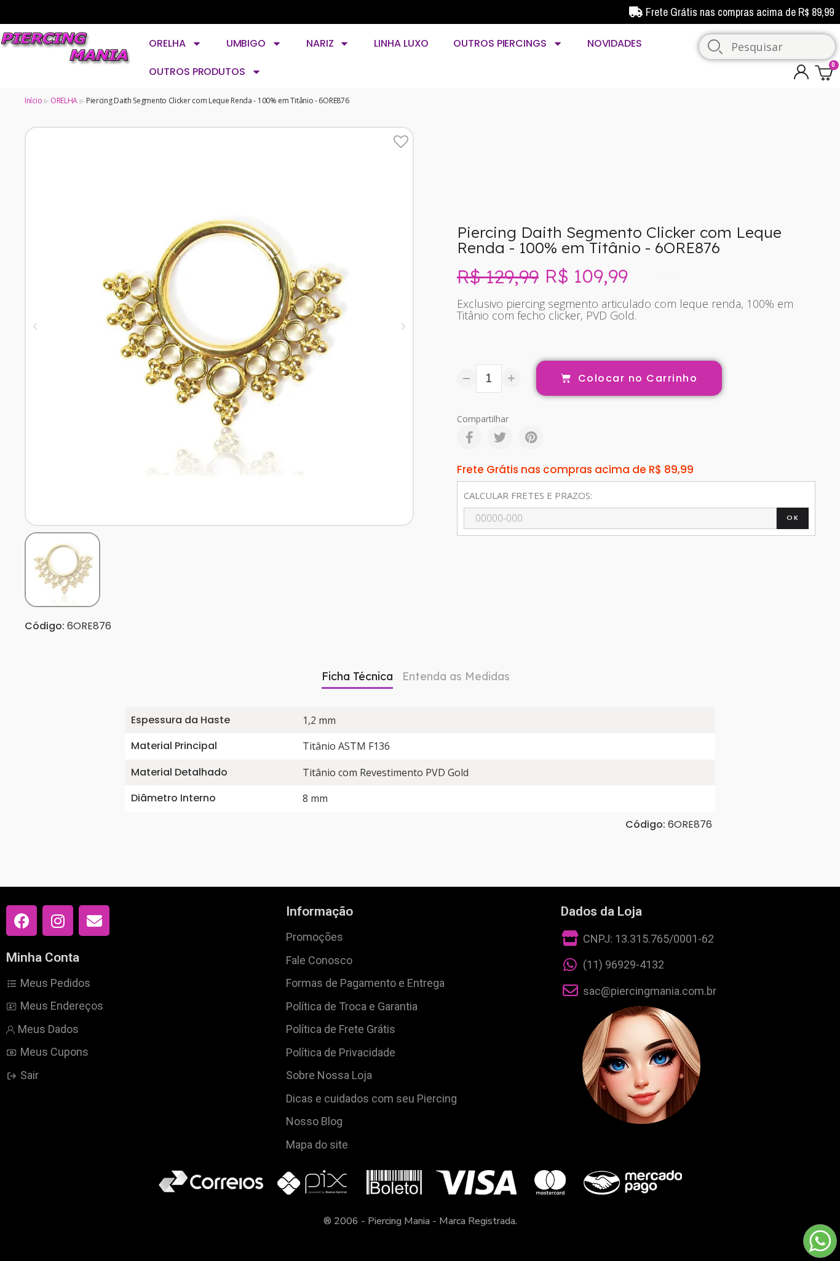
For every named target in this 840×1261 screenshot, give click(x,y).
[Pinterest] (530, 437)
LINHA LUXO (401, 43)
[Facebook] (469, 437)
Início (33, 100)
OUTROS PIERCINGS (499, 43)
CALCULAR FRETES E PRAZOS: (528, 495)
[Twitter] (500, 437)
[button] (35, 326)
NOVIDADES (614, 43)
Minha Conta (42, 957)
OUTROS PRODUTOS (197, 72)
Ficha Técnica (357, 676)
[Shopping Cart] (826, 72)
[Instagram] (57, 920)
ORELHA (167, 43)
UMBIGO (246, 43)
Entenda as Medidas (456, 676)
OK (793, 517)
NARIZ (320, 43)
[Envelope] (94, 920)
